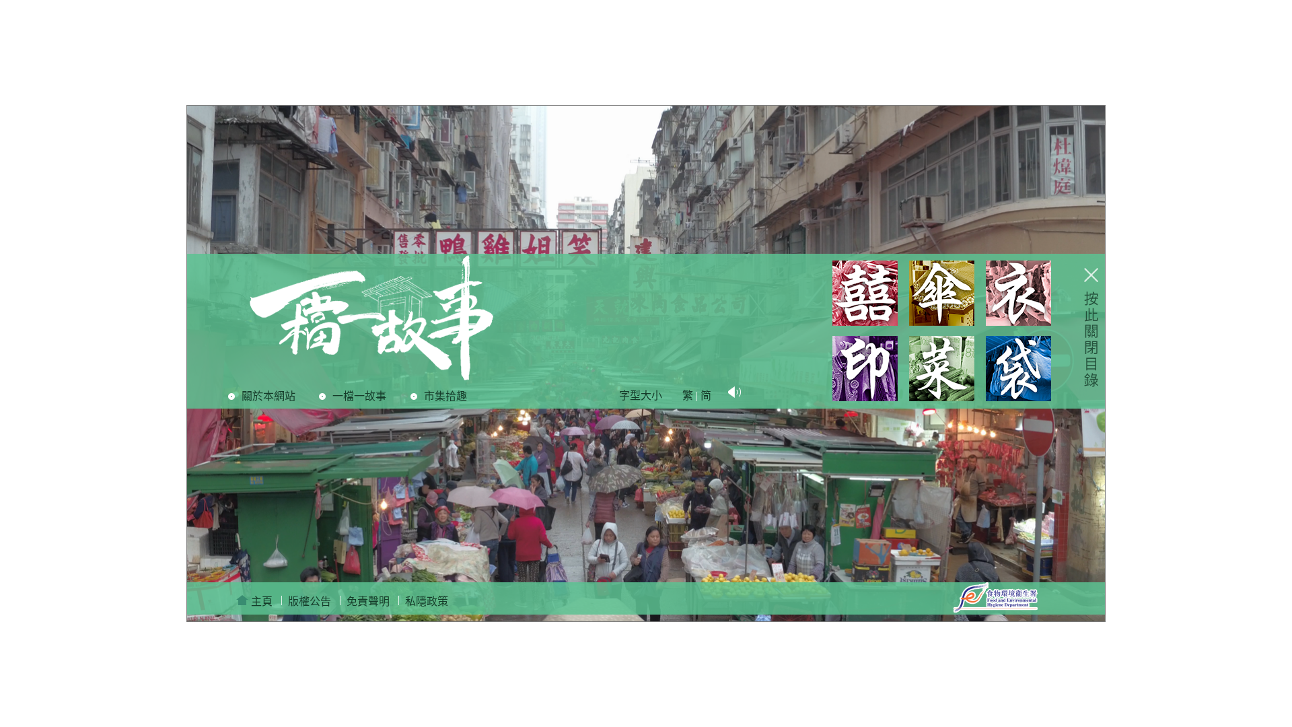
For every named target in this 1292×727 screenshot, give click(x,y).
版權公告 (309, 601)
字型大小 (640, 395)
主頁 (260, 601)
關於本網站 (268, 396)
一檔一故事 (359, 396)
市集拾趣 (445, 396)
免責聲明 (368, 601)
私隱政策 (426, 601)
